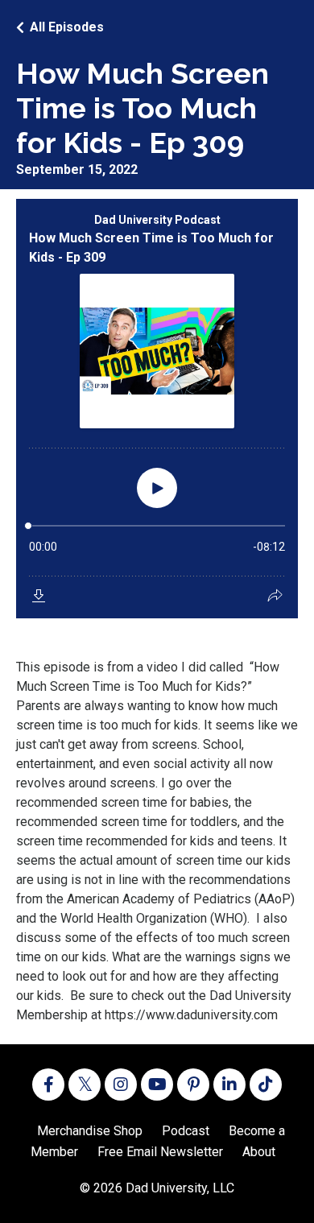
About (258, 1151)
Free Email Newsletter (160, 1151)
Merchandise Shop (90, 1130)
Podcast (185, 1130)
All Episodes (67, 27)
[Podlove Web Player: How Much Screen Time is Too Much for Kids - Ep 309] (157, 408)
